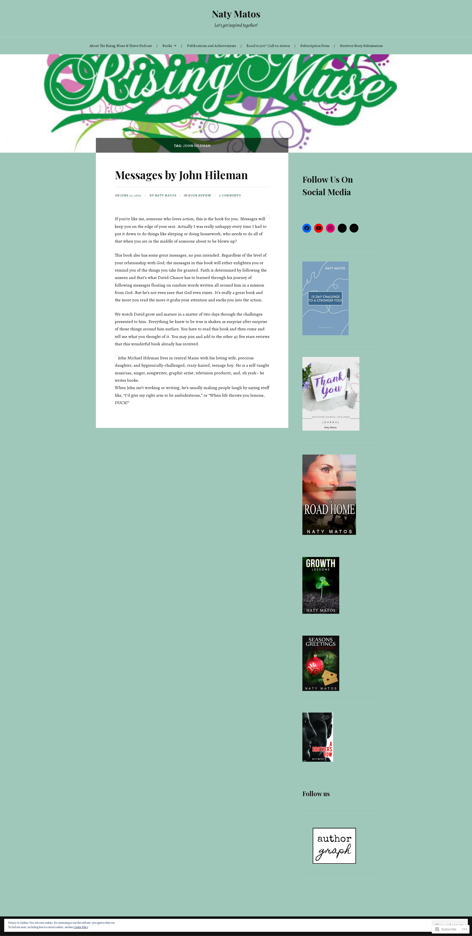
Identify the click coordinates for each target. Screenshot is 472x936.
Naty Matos (236, 13)
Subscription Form (314, 45)
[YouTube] (318, 228)
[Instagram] (330, 228)
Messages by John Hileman (181, 174)
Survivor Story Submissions (361, 45)
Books (167, 45)
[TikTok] (354, 228)
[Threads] (342, 228)
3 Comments (230, 195)
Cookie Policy (81, 927)
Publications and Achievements (211, 45)
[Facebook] (306, 228)
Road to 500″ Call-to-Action (268, 45)
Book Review (199, 195)
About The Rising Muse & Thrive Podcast (120, 45)
